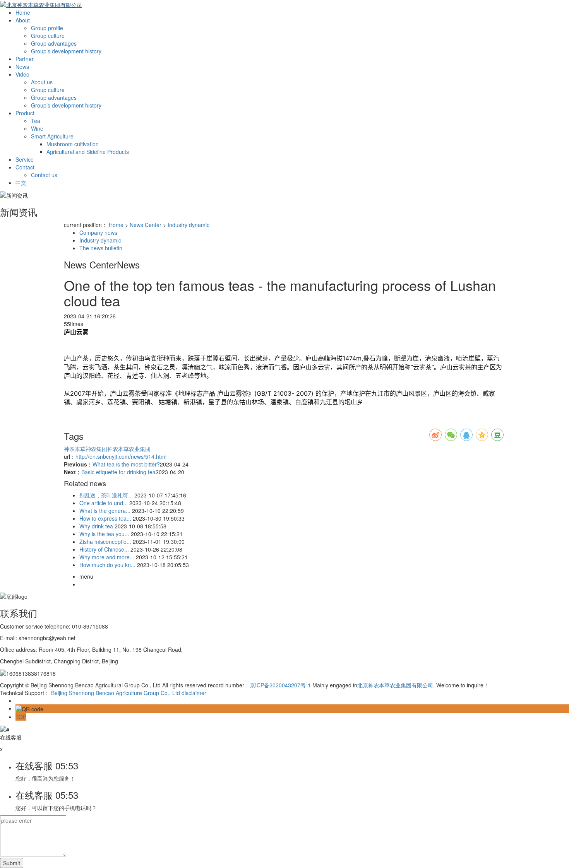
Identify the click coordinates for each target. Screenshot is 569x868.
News (22, 66)
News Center (145, 225)
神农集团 (96, 449)
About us (42, 82)
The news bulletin (100, 248)
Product (24, 113)
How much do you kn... (107, 565)
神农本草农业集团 (129, 449)
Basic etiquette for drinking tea (118, 472)
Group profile (47, 28)
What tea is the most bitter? (126, 464)
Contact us (44, 175)
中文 (20, 182)
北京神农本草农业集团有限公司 (395, 685)
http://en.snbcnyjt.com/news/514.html (120, 456)
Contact (24, 167)
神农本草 (75, 449)
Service (24, 159)
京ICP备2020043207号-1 (280, 685)
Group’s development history (66, 51)
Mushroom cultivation (72, 144)
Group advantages (54, 43)
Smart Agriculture (52, 136)
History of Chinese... (104, 549)
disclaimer (194, 693)
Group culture (48, 35)
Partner (24, 59)
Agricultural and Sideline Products (87, 151)
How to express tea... (105, 518)
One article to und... (103, 503)
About (22, 20)
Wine (37, 128)
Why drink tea (96, 526)
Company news (98, 232)
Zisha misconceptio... (105, 541)
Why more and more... (106, 557)
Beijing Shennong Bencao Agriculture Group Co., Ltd (115, 693)
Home (22, 12)
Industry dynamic (188, 225)
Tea (35, 121)
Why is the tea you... (104, 534)
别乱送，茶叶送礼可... (106, 495)
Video (22, 74)
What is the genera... (104, 510)
